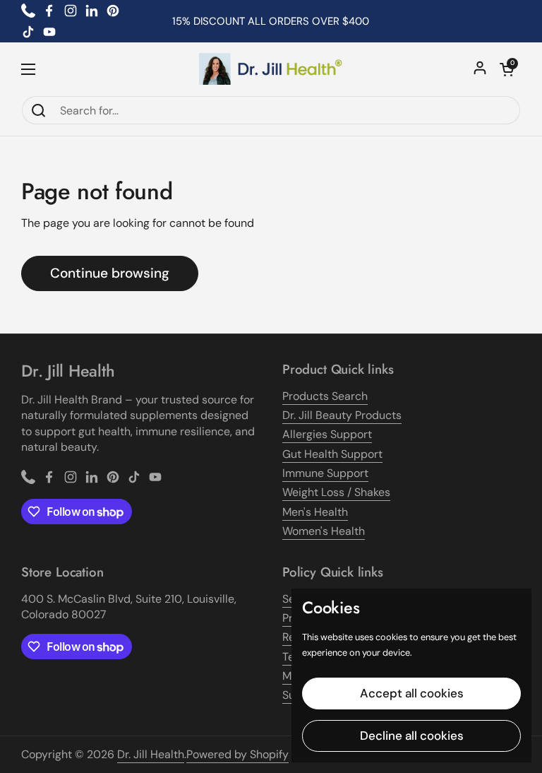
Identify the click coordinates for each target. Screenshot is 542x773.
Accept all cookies (412, 693)
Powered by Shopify (237, 754)
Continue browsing (109, 273)
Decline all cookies (412, 735)
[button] (507, 69)
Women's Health (323, 531)
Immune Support (325, 473)
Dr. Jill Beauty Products (342, 415)
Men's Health (315, 511)
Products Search (325, 396)
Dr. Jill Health (150, 754)
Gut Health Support (332, 454)
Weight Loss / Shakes (336, 492)
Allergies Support (327, 434)
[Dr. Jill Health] (271, 69)
